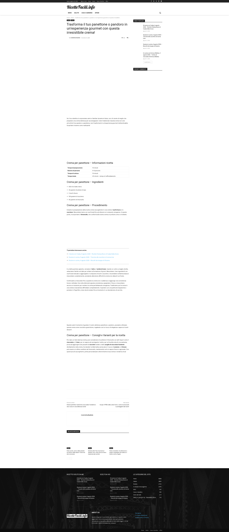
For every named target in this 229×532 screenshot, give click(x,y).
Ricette (72, 20)
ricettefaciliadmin (75, 37)
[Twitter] (156, 1)
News (72, 17)
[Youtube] (161, 1)
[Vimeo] (159, 1)
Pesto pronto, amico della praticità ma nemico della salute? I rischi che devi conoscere (76, 452)
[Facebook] (151, 1)
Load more (147, 62)
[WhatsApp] (92, 42)
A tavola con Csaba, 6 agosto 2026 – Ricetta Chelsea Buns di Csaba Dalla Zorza (94, 254)
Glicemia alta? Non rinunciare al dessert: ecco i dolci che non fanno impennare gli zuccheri (97, 452)
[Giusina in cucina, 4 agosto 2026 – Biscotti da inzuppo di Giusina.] (137, 46)
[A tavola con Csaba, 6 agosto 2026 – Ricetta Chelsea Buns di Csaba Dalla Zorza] (137, 28)
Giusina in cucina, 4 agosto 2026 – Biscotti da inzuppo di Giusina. (89, 260)
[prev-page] (68, 458)
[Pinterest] (88, 42)
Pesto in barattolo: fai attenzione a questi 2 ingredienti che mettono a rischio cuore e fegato (118, 452)
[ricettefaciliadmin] (68, 38)
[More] (96, 42)
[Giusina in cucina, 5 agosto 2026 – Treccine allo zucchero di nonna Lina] (137, 37)
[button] (160, 13)
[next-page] (71, 458)
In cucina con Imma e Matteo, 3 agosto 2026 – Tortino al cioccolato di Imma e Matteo (152, 54)
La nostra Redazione (141, 515)
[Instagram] (154, 1)
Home (68, 17)
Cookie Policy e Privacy (142, 517)
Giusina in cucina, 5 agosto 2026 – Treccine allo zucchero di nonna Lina (91, 257)
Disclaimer (138, 513)
